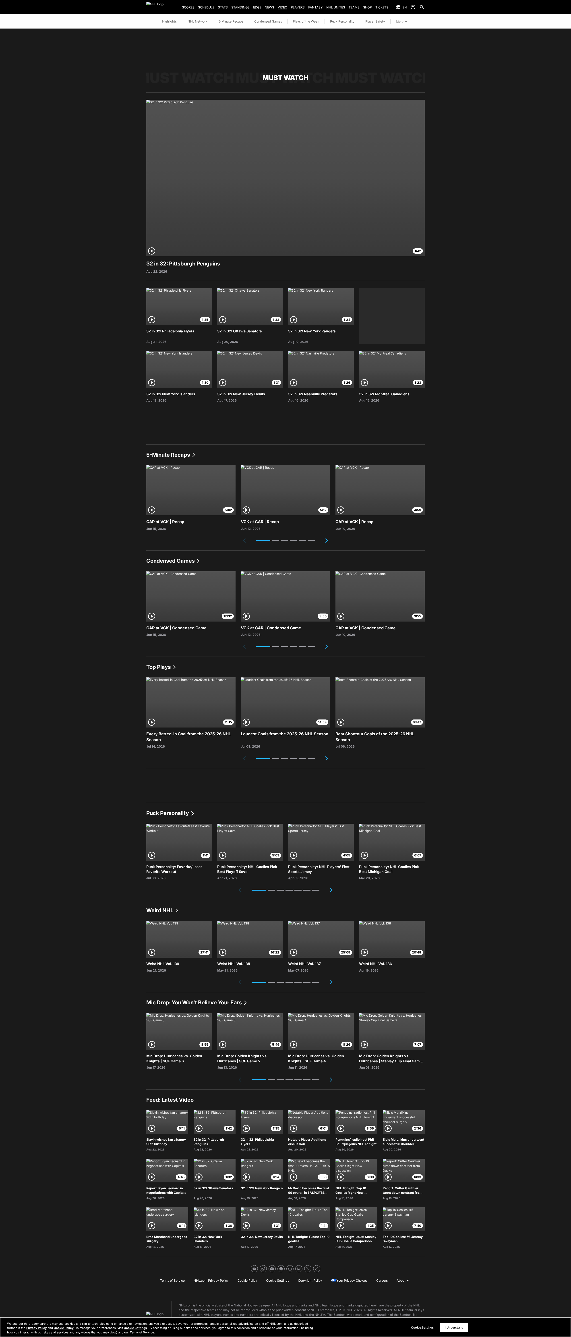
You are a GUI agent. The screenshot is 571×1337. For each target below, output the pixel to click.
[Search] (422, 7)
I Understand (454, 1327)
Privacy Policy (36, 1328)
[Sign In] (413, 7)
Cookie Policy (64, 1328)
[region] (285, 1327)
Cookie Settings (135, 1328)
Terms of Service (142, 1332)
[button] (263, 540)
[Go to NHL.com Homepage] (162, 7)
